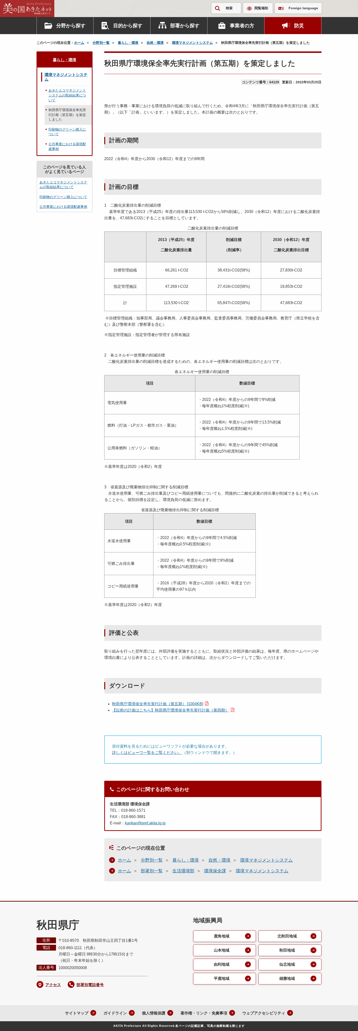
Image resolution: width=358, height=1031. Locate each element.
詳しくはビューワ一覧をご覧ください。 (147, 753)
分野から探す (70, 25)
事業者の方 (242, 25)
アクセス (53, 985)
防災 (299, 25)
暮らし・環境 (128, 43)
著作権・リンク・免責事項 (203, 1013)
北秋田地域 (287, 936)
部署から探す (184, 25)
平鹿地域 (221, 978)
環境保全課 (215, 870)
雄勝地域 (287, 978)
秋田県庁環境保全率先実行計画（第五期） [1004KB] (157, 704)
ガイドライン (115, 1013)
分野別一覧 (101, 43)
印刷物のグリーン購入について (67, 131)
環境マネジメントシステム (192, 43)
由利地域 (221, 964)
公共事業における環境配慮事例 (67, 146)
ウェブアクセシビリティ (263, 1013)
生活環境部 (183, 870)
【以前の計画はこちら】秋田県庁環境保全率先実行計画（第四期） (170, 710)
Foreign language (303, 8)
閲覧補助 (261, 8)
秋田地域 (287, 950)
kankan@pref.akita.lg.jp (145, 823)
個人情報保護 (153, 1013)
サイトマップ (76, 1013)
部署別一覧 (152, 870)
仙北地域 (287, 964)
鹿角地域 (221, 936)
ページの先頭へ (344, 1020)
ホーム (79, 43)
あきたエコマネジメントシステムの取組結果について (67, 95)
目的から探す (127, 25)
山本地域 (221, 950)
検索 (229, 8)
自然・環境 (155, 43)
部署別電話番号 (90, 985)
